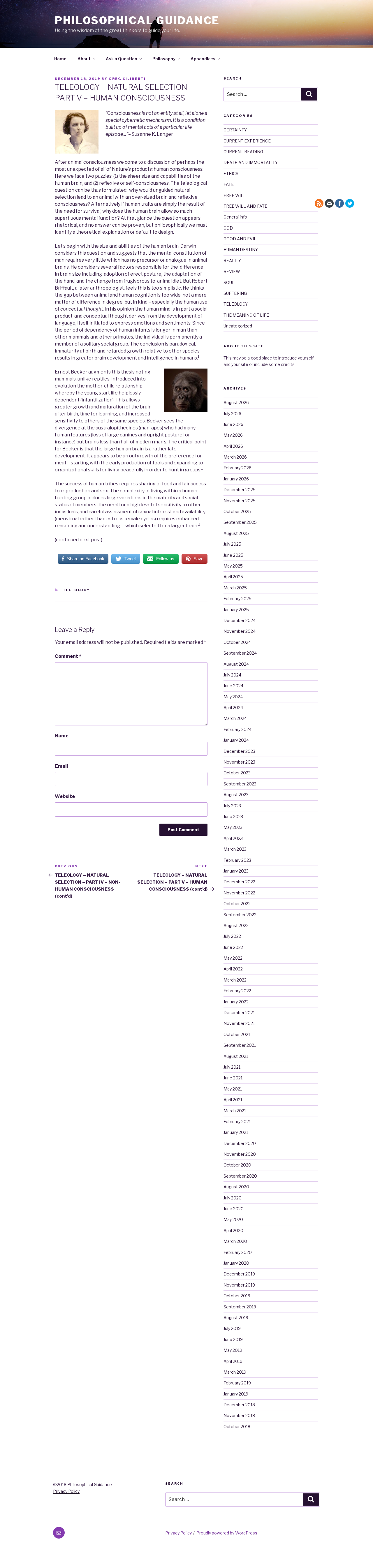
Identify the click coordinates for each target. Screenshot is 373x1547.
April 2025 (233, 576)
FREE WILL (235, 195)
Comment (68, 656)
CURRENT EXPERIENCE (247, 140)
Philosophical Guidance (137, 20)
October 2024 (237, 642)
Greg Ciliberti (127, 79)
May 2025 (233, 565)
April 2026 (233, 446)
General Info (235, 216)
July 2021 (232, 1067)
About (84, 58)
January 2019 (236, 1393)
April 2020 (233, 1230)
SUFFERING (235, 293)
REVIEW (232, 271)
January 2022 (236, 1001)
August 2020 (236, 1186)
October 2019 (237, 1295)
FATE (229, 184)
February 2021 (237, 1121)
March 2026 (235, 456)
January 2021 (236, 1132)
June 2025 (233, 555)
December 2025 (240, 489)
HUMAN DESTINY (241, 249)
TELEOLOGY (76, 590)
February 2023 (237, 860)
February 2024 (237, 729)
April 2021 (233, 1099)
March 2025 (235, 587)
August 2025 (236, 533)
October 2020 (237, 1164)
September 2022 (240, 914)
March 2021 (235, 1110)
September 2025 (240, 522)
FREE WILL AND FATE (245, 206)
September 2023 (240, 783)
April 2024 (233, 707)
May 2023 (233, 827)
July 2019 (232, 1328)
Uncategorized (238, 325)
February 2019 (237, 1382)
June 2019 (233, 1339)
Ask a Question (121, 58)
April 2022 (233, 968)
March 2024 (235, 718)
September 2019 (240, 1306)
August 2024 (236, 664)
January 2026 (236, 478)
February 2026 (237, 467)
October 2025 (237, 511)
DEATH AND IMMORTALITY (251, 162)
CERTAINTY (235, 129)
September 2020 (240, 1176)
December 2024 (240, 620)
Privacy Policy (66, 1491)
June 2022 (233, 947)
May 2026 (233, 435)
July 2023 (232, 805)
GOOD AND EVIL (240, 238)
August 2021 (236, 1056)
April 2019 (233, 1361)
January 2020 (236, 1263)
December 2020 (240, 1143)
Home (60, 58)
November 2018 (239, 1415)
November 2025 (240, 500)
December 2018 (239, 1404)
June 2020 (234, 1208)
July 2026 (232, 413)
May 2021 (233, 1088)
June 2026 (233, 424)
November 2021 (239, 1023)
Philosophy (163, 58)
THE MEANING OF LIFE (246, 315)
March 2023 (235, 849)
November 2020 (240, 1154)
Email (61, 766)
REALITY (232, 260)
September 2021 (240, 1045)
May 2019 (233, 1350)
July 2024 (232, 674)
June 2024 (233, 685)
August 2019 (236, 1317)
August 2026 (236, 402)
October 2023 (237, 772)
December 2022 (239, 881)
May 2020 (233, 1219)
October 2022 (237, 903)
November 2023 (239, 762)
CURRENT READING (243, 151)
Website (65, 796)
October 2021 (237, 1034)
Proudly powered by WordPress (226, 1532)
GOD (228, 227)
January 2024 (236, 740)
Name (61, 736)
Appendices (203, 58)
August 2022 (236, 925)
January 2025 (236, 609)
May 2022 (233, 958)
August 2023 (236, 794)
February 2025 (237, 598)
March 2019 (235, 1372)
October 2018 (237, 1426)
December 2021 (239, 1012)
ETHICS (231, 173)
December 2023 (239, 751)
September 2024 (240, 653)
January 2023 (236, 870)
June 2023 (233, 816)
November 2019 (239, 1284)
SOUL (229, 282)
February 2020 (238, 1252)
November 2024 (240, 631)
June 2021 (233, 1077)
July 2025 (232, 544)
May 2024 (233, 696)
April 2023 (233, 838)
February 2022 (237, 990)
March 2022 (235, 979)
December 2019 (239, 1273)
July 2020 (233, 1197)
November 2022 (239, 892)
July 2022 (232, 936)
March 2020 (235, 1241)
